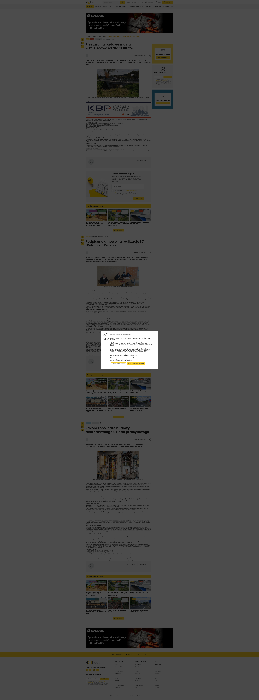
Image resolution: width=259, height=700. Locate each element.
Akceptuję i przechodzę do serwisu (136, 363)
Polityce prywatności (126, 360)
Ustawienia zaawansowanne (118, 363)
